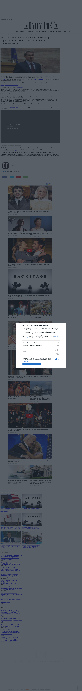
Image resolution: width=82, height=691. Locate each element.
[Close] (63, 325)
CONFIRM (31, 364)
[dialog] (41, 345)
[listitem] (41, 342)
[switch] (57, 345)
